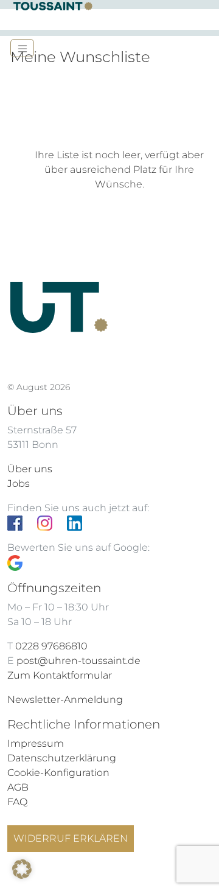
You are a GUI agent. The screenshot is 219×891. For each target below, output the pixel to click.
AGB (18, 787)
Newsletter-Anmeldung (65, 699)
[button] (22, 869)
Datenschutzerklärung (61, 758)
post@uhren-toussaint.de (78, 660)
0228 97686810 (51, 646)
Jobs (18, 483)
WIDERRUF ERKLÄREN (70, 838)
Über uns (29, 469)
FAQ (17, 802)
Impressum (35, 743)
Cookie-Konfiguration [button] (58, 772)
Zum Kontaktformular (59, 675)
